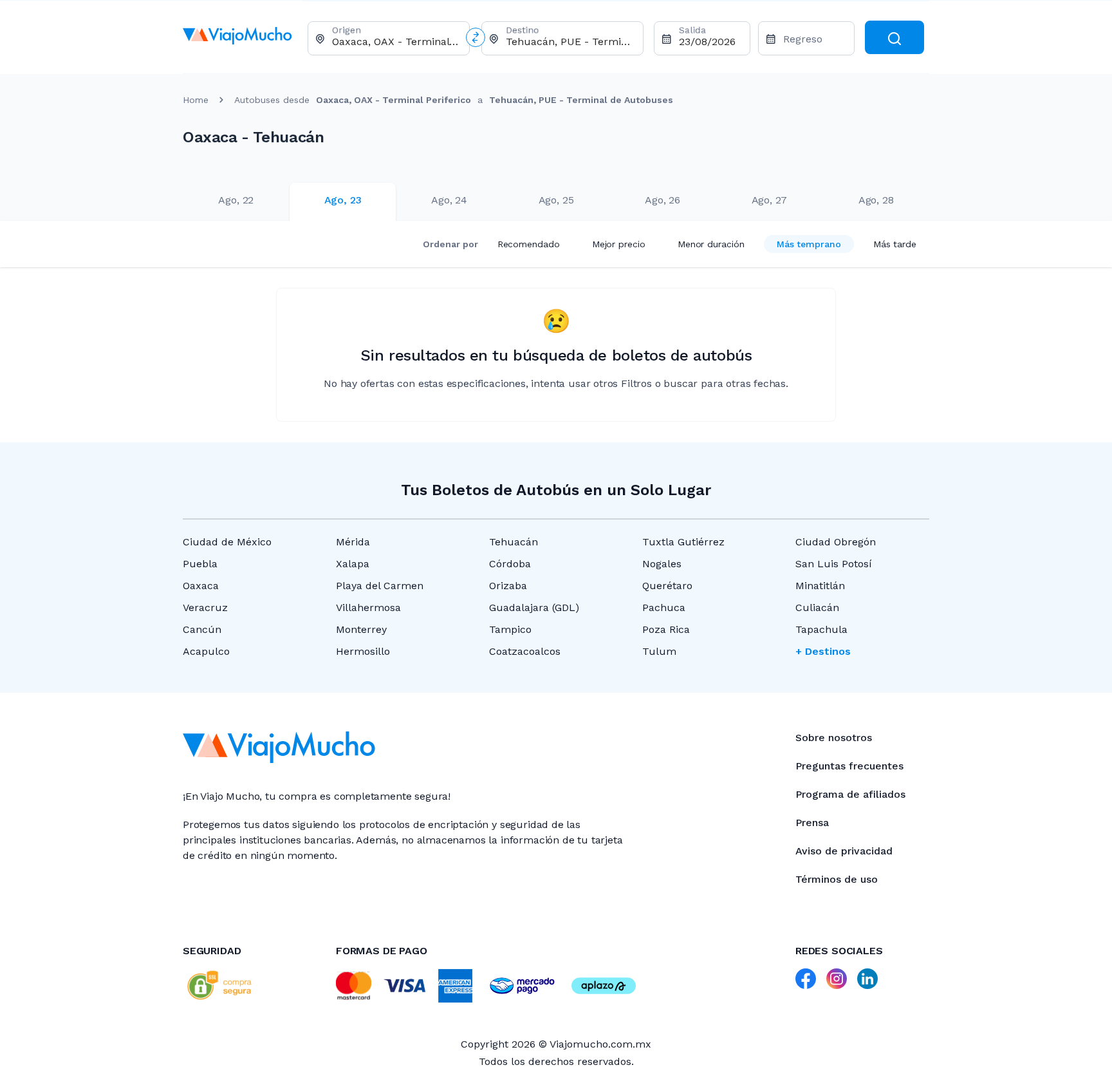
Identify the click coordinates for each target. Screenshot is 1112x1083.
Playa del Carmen (379, 585)
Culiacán (817, 607)
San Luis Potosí (833, 564)
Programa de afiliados (850, 794)
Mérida (353, 542)
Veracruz (205, 607)
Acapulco (206, 651)
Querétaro (667, 585)
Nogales (661, 564)
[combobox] (395, 41)
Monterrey (361, 629)
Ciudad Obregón (835, 542)
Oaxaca (201, 585)
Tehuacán (513, 542)
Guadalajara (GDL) (534, 607)
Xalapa (352, 564)
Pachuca (663, 607)
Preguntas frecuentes (849, 766)
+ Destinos (823, 651)
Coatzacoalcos (525, 651)
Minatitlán (820, 585)
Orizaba (508, 585)
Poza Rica (666, 629)
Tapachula (821, 629)
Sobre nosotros (833, 737)
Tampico (510, 629)
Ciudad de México (227, 542)
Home (195, 100)
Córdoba (510, 564)
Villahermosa (368, 607)
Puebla (200, 564)
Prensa (812, 822)
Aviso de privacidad (844, 851)
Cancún (202, 629)
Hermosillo (363, 651)
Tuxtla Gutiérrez (683, 542)
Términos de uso (836, 879)
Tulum (659, 651)
